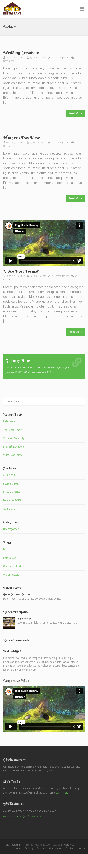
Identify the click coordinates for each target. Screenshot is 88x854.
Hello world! (9, 421)
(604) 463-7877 (12, 816)
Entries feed (9, 557)
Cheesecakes (25, 618)
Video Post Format (20, 271)
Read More (75, 113)
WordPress (70, 844)
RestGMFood (39, 57)
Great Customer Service (17, 594)
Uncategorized (61, 57)
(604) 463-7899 (32, 816)
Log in (6, 549)
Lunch (81, 848)
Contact (70, 848)
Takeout (41, 848)
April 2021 (9, 475)
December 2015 (12, 500)
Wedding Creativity (21, 52)
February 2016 (11, 492)
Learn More (62, 792)
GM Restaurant (14, 844)
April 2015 (9, 508)
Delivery (29, 848)
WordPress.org (11, 574)
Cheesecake (55, 848)
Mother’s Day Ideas (22, 137)
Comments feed (12, 566)
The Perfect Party (12, 429)
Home (18, 848)
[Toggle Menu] (82, 9)
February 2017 (11, 483)
